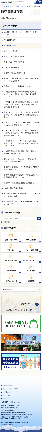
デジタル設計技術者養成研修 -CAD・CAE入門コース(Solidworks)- (22, 195)
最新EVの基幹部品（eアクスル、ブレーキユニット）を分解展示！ (21, 79)
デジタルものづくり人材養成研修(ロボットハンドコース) (21, 203)
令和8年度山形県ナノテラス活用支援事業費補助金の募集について (21, 168)
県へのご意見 (31, 271)
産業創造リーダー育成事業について (17, 86)
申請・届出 (10, 250)
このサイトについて (8, 385)
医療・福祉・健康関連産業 (14, 62)
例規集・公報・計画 (11, 260)
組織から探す (7, 289)
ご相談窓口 (31, 281)
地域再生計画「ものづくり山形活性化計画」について (21, 33)
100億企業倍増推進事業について (16, 188)
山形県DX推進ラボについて (14, 73)
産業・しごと (10, 6)
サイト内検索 (2, 219)
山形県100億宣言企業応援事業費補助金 (19, 183)
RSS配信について (8, 392)
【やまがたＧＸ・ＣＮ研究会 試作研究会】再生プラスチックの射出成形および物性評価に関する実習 (21, 143)
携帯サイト (6, 398)
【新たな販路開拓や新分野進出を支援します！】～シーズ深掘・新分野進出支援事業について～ (21, 94)
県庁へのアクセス (15, 402)
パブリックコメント (11, 281)
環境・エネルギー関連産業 (14, 56)
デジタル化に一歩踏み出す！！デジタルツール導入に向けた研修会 (21, 160)
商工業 (17, 6)
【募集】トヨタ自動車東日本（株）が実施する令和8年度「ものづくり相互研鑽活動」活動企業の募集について (21, 104)
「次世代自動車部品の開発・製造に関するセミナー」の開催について (21, 152)
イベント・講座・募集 (31, 250)
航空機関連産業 (10, 45)
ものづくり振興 (25, 6)
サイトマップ (6, 395)
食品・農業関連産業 (11, 67)
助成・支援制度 (31, 240)
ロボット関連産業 (11, 51)
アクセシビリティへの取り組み (11, 388)
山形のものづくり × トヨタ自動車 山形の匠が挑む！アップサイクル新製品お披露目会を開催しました (21, 114)
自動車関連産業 (10, 40)
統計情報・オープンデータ (31, 260)
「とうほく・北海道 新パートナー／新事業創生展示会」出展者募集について (21, 124)
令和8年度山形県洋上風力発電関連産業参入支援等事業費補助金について (21, 176)
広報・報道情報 (11, 271)
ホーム (3, 6)
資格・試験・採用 (11, 240)
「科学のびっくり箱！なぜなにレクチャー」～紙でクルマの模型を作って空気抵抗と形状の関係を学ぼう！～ (21, 133)
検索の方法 (6, 222)
